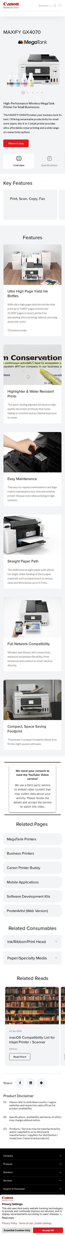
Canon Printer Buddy (23, 867)
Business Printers (20, 853)
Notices (13, 1048)
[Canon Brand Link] (11, 5)
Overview (18, 165)
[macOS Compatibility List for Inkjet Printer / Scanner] (32, 1026)
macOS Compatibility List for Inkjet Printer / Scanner (32, 1040)
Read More (19, 1056)
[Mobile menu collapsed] (60, 5)
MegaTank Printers (21, 839)
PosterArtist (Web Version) (27, 910)
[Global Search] (54, 5)
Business (44, 5)
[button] (23, 92)
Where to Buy (16, 143)
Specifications (49, 165)
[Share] (20, 1083)
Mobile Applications (23, 882)
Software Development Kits (28, 896)
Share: (8, 1083)
